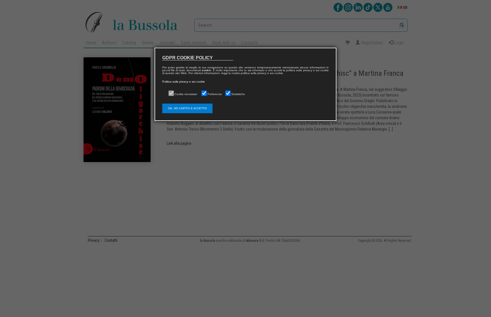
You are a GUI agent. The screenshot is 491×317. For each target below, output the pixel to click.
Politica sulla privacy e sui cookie (183, 81)
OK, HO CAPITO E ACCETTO (187, 108)
